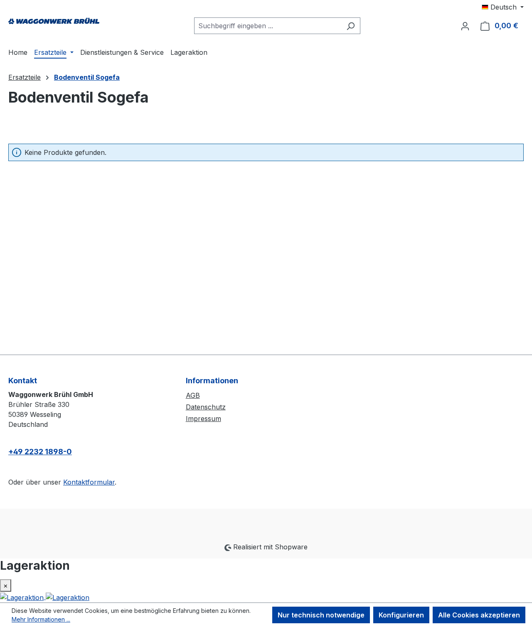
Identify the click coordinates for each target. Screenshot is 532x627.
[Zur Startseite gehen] (54, 24)
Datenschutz (206, 407)
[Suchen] (350, 25)
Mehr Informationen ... (41, 619)
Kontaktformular (89, 482)
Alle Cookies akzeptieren (479, 615)
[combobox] (267, 25)
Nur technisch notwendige (321, 615)
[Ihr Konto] (465, 25)
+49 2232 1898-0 (40, 451)
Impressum (203, 418)
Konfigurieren (401, 615)
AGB (193, 395)
